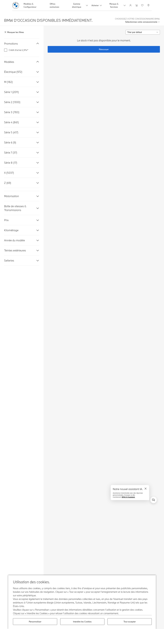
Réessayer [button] (104, 49)
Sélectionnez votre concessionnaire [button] (141, 22)
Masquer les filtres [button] (15, 32)
